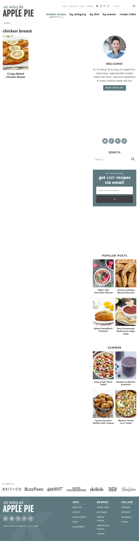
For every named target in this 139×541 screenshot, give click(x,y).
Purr (36, 526)
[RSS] (5, 518)
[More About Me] (114, 47)
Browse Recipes (56, 14)
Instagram (126, 517)
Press (82, 6)
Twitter (124, 521)
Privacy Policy (79, 517)
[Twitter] (97, 6)
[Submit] (134, 6)
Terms (75, 521)
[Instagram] (108, 6)
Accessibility (78, 526)
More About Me (114, 88)
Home (65, 6)
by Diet (94, 14)
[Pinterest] (104, 6)
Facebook (125, 507)
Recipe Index (128, 14)
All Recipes (102, 512)
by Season (109, 14)
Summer (101, 533)
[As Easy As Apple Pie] (18, 10)
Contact (90, 6)
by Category (78, 14)
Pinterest (125, 512)
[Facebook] (100, 6)
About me (74, 6)
